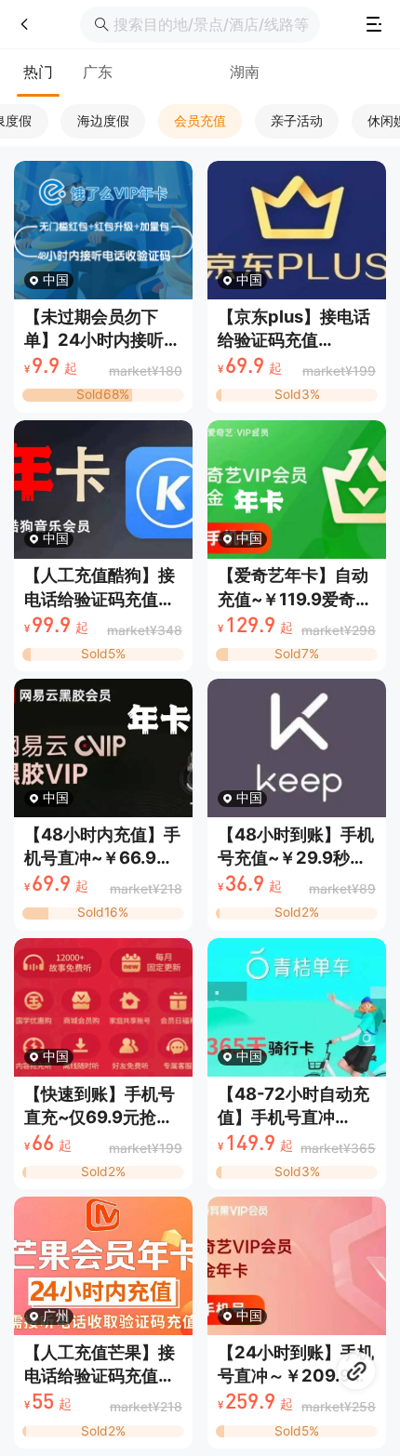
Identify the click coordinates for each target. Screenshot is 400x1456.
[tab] (38, 73)
